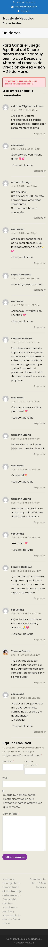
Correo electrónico (32, 763)
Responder (39, 133)
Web (5, 778)
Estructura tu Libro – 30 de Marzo (38, 883)
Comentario (10, 813)
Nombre (8, 761)
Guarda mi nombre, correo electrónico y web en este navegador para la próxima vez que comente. (22, 801)
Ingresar (25, 11)
